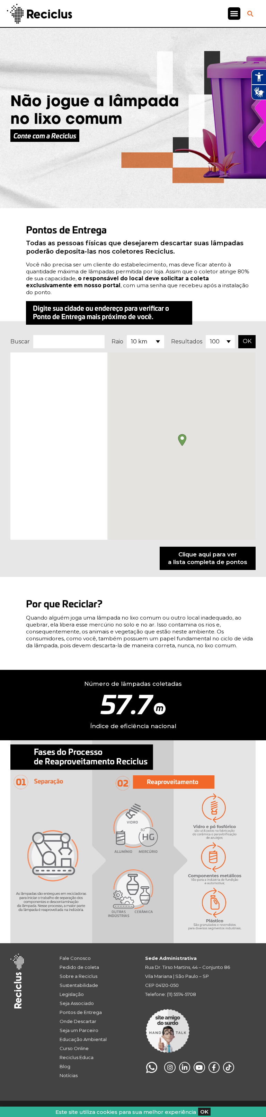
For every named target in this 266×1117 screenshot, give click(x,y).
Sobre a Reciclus (78, 976)
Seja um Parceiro (79, 1030)
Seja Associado (77, 1003)
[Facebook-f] (214, 1067)
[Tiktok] (228, 1067)
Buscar (20, 341)
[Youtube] (199, 1067)
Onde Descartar (78, 1021)
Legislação (72, 994)
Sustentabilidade (79, 985)
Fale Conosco (75, 958)
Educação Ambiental (83, 1039)
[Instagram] (169, 1067)
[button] (234, 13)
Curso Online (74, 1048)
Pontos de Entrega (81, 1012)
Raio (117, 341)
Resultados (186, 341)
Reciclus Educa (77, 1057)
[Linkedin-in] (184, 1067)
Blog (65, 1066)
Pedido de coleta (79, 967)
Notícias (69, 1075)
